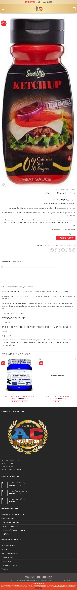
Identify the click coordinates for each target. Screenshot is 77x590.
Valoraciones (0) (18, 262)
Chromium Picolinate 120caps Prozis (57, 396)
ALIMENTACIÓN (47, 245)
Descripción (6, 262)
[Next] (75, 382)
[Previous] (1, 382)
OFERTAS (72, 189)
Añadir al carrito (65, 238)
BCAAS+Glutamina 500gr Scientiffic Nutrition (19, 396)
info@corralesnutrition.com (11, 470)
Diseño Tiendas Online (63, 580)
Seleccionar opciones (19, 401)
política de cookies (47, 586)
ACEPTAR (38, 588)
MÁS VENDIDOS (57, 245)
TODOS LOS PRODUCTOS (60, 189)
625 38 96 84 (7, 467)
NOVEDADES (66, 245)
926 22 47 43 (7, 463)
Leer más (57, 401)
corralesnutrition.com (47, 580)
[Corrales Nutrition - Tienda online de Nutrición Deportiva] (38, 8)
